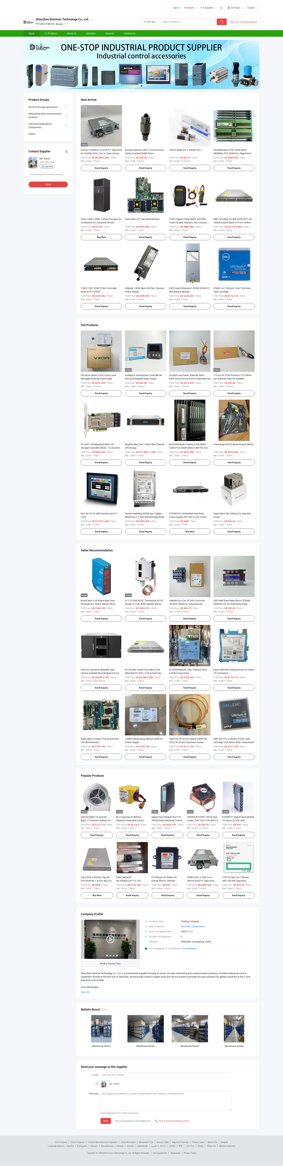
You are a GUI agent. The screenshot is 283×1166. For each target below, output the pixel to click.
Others (31, 134)
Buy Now (101, 237)
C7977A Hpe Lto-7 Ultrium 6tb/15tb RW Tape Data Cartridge (235, 881)
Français (94, 1146)
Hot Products (61, 1142)
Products (52, 33)
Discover (109, 33)
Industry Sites (163, 1142)
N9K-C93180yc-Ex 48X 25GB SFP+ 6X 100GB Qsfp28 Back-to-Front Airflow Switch (232, 222)
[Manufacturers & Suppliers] (45, 6)
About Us (71, 33)
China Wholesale (128, 1142)
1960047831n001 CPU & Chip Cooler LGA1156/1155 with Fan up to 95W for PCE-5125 (203, 820)
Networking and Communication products (44, 115)
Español (70, 1146)
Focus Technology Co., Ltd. (120, 1153)
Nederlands (143, 1146)
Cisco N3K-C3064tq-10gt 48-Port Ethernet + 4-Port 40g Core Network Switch (97, 881)
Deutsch (130, 1146)
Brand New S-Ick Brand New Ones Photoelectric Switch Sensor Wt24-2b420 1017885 (98, 604)
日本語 (172, 1146)
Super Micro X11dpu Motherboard (142, 219)
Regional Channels (180, 1142)
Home (31, 33)
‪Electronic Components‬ (193, 926)
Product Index (198, 1142)
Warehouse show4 (234, 1046)
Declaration (175, 1153)
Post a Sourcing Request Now (172, 1120)
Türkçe (200, 1146)
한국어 (163, 1146)
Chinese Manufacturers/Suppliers (102, 1142)
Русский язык (107, 1146)
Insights (224, 1142)
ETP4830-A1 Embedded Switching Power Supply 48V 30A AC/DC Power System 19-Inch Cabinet (188, 517)
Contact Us (129, 33)
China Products (77, 1142)
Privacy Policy (190, 1153)
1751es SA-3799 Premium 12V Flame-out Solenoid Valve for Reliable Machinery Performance (232, 379)
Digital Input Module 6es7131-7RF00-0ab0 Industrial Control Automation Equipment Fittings (167, 820)
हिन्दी (180, 1146)
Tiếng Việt (211, 1146)
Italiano (120, 1146)
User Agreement (160, 1153)
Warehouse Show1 (101, 1046)
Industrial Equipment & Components (40, 125)
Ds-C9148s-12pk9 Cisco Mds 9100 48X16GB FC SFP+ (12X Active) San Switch (143, 673)
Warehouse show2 (145, 1046)
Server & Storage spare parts (42, 106)
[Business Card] (66, 151)
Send (105, 1120)
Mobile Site (212, 1142)
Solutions (91, 33)
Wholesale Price (146, 1142)
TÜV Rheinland (188, 948)
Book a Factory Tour (110, 963)
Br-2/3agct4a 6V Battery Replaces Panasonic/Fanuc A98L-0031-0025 (130, 820)
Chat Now (48, 166)
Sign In (176, 7)
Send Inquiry (101, 168)
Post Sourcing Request (245, 21)
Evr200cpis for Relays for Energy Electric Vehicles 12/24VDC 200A (164, 881)
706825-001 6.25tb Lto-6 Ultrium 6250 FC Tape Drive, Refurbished (201, 881)
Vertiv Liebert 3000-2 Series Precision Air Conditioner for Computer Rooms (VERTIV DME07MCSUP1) (101, 222)
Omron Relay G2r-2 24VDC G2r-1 (185, 149)
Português (81, 1146)
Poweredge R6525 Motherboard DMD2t (233, 444)
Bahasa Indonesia (227, 1146)
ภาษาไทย (190, 1146)
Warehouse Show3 (189, 1046)
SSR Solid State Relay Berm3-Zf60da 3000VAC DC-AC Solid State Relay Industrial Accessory (231, 604)
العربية (154, 1146)
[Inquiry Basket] (221, 7)
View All (85, 992)
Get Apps (235, 7)
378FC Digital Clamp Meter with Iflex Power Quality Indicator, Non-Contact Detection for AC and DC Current (188, 222)
